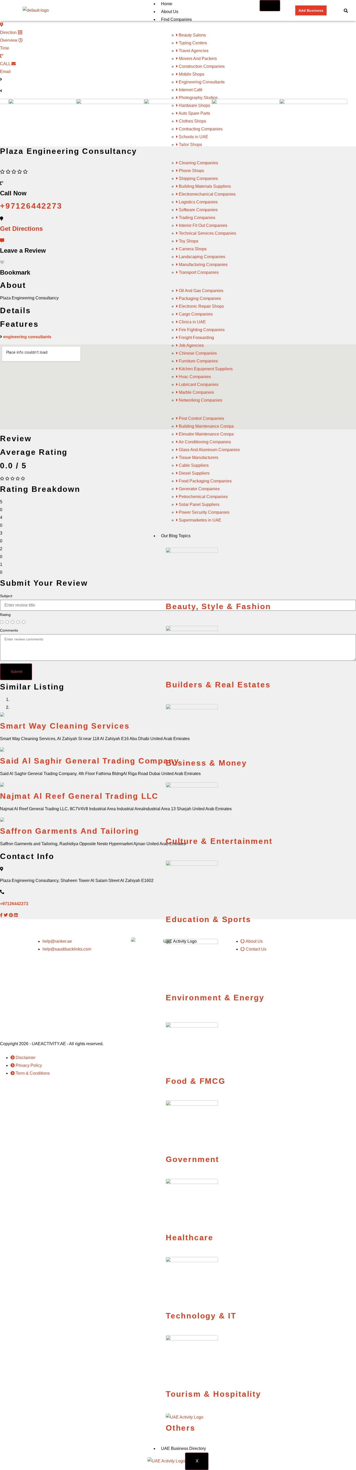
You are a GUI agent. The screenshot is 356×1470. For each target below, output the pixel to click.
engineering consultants (27, 337)
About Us (169, 11)
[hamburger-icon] (270, 5)
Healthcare (189, 1237)
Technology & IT (201, 1315)
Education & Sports (208, 919)
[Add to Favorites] (2, 262)
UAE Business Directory (183, 1448)
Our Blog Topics (176, 536)
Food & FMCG (195, 1081)
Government (192, 1159)
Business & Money (206, 763)
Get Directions (21, 228)
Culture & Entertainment (219, 841)
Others (180, 1428)
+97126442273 (14, 904)
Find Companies (176, 19)
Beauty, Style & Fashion (218, 606)
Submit (16, 671)
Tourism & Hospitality (213, 1394)
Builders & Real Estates (218, 684)
